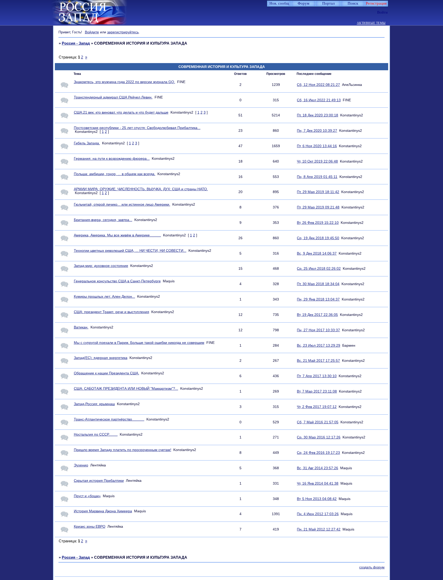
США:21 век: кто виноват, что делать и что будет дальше (121, 112)
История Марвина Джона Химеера (103, 511)
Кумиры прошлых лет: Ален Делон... (104, 296)
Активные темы (371, 23)
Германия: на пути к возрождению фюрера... (112, 159)
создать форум (372, 567)
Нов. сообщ (279, 3)
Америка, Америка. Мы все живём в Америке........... (117, 235)
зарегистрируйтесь (123, 32)
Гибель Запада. (87, 143)
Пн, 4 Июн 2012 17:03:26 (318, 514)
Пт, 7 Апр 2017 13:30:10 (317, 376)
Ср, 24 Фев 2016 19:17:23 (318, 453)
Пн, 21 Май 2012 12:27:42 (318, 529)
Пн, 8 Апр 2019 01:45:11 (317, 177)
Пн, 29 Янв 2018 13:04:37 (318, 299)
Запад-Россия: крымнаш (94, 404)
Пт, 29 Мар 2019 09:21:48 (318, 207)
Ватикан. (81, 327)
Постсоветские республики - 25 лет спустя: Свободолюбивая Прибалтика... (137, 128)
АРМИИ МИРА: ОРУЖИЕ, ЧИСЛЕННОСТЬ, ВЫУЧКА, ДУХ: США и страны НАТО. (141, 189)
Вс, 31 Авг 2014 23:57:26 (317, 468)
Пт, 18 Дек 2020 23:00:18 (317, 115)
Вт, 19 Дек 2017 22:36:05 (317, 315)
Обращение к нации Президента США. (106, 373)
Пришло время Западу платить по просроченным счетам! (122, 450)
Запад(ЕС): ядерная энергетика (100, 358)
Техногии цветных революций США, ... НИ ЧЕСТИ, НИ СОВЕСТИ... (130, 251)
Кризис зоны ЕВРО (89, 526)
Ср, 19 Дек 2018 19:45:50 (318, 238)
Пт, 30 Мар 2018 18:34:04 (318, 284)
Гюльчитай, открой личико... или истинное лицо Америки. (122, 204)
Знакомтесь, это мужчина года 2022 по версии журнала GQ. (124, 82)
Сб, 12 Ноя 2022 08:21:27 (318, 85)
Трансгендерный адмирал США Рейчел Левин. (113, 97)
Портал (328, 3)
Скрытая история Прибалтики (99, 481)
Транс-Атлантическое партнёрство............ (109, 419)
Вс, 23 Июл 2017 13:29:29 (318, 345)
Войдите (92, 32)
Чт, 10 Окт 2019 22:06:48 (317, 161)
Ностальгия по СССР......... (96, 434)
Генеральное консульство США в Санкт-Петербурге (117, 281)
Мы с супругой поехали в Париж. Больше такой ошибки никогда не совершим (139, 343)
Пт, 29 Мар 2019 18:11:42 (318, 192)
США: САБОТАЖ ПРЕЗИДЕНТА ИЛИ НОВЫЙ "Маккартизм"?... (126, 389)
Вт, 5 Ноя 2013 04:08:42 (317, 499)
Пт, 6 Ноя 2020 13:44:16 (317, 146)
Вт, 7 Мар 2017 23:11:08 (317, 391)
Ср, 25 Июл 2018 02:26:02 (319, 269)
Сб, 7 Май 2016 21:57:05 (317, 422)
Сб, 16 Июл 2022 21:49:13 (319, 100)
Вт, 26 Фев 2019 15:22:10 (318, 223)
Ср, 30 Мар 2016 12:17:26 (318, 437)
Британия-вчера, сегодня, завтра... (103, 220)
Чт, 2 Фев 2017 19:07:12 (317, 407)
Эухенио (81, 465)
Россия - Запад (76, 43)
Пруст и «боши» (87, 496)
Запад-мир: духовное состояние (101, 266)
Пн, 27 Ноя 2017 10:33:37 (318, 330)
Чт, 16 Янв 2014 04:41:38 (317, 483)
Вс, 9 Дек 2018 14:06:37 (317, 253)
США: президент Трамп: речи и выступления (111, 312)
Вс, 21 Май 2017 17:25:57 (318, 361)
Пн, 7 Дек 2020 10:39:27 (317, 131)
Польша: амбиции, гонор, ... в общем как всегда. (114, 174)
